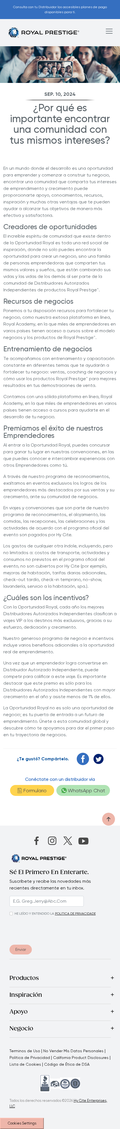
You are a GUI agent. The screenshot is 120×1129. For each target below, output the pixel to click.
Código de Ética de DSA (67, 1064)
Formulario (35, 790)
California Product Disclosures (81, 1057)
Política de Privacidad (29, 1057)
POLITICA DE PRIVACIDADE (75, 914)
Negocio (21, 1029)
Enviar (20, 949)
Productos (24, 978)
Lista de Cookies (25, 1064)
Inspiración (25, 995)
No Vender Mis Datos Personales (73, 1051)
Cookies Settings (22, 1123)
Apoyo (18, 1012)
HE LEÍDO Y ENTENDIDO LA (34, 914)
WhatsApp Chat (86, 790)
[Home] (43, 32)
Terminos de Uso (24, 1051)
